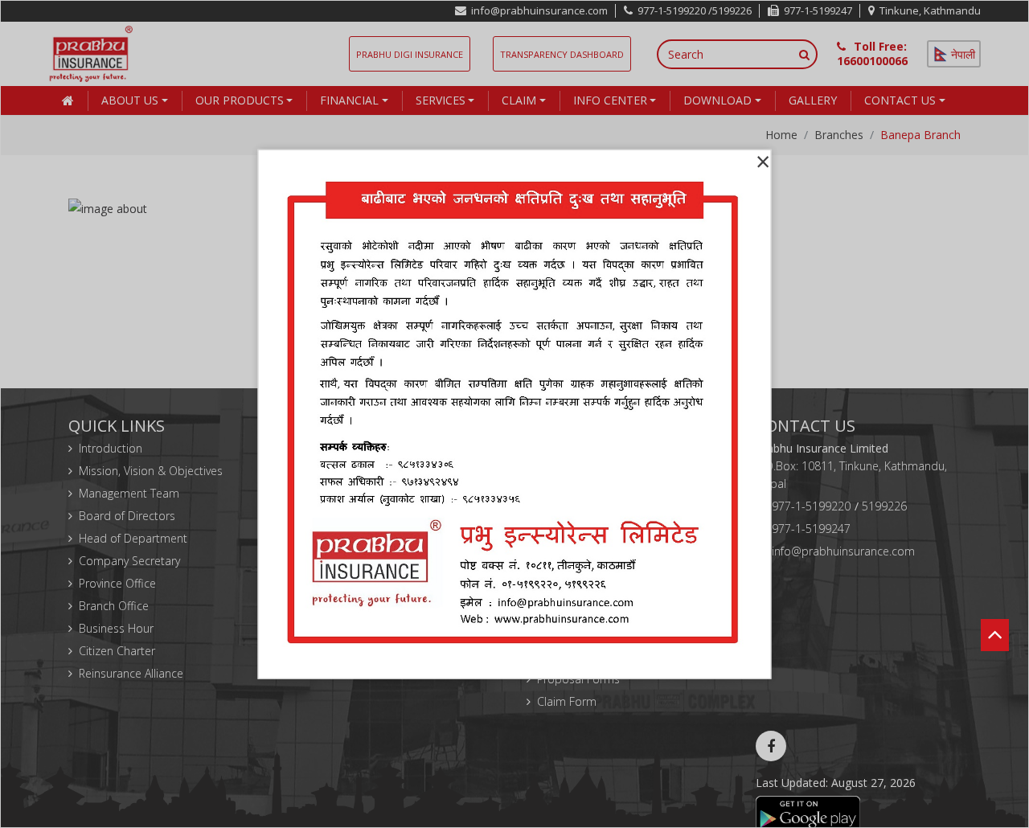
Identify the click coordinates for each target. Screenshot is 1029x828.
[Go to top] (995, 616)
